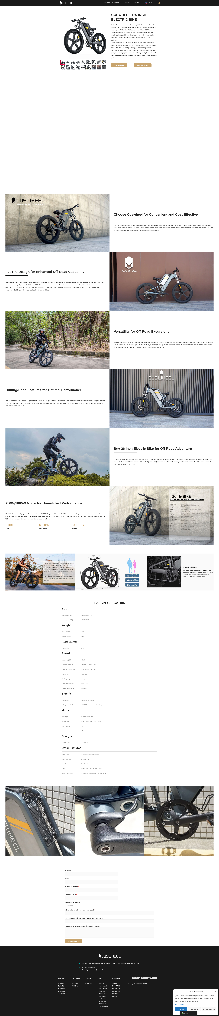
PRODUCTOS (115, 2)
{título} (197, 1013)
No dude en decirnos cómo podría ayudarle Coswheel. (83, 926)
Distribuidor (102, 1004)
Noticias (114, 996)
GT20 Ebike (61, 993)
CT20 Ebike (61, 991)
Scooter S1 (88, 983)
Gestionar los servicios (180, 1004)
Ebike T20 (61, 983)
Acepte (181, 1009)
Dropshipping (103, 1001)
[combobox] (91, 905)
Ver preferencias (208, 1009)
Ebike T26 (61, 986)
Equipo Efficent (103, 1006)
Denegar (194, 1009)
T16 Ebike (75, 986)
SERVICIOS (127, 2)
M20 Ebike (75, 983)
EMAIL (67, 878)
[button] (215, 992)
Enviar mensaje (73, 941)
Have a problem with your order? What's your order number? (85, 918)
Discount (107, 2)
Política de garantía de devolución (102, 996)
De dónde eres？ (71, 894)
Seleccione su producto (73, 902)
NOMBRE (68, 870)
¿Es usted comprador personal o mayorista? (80, 910)
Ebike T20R (61, 988)
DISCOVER (137, 2)
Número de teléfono (72, 886)
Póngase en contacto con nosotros (116, 991)
